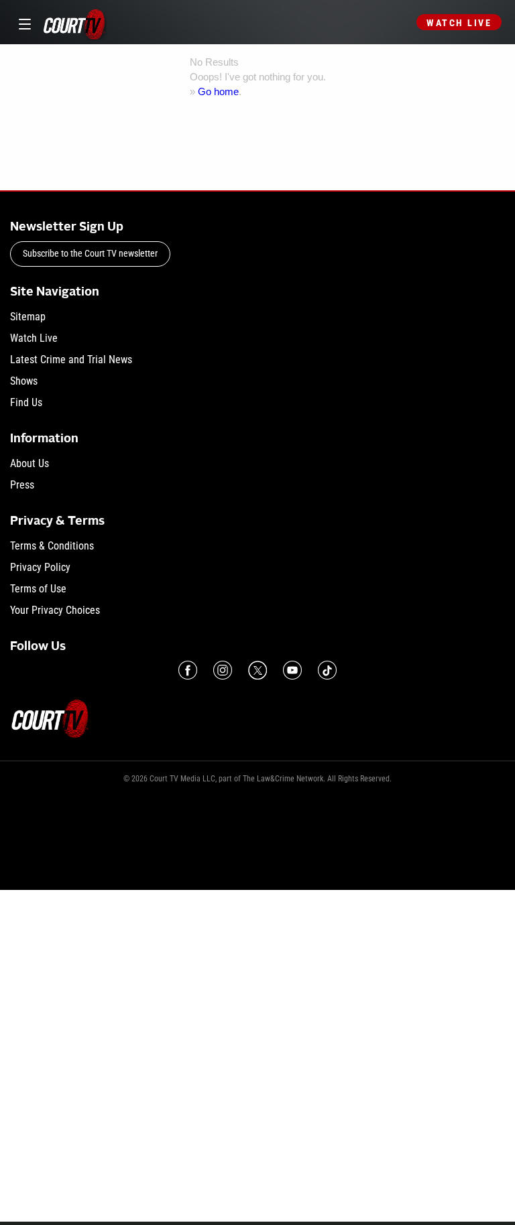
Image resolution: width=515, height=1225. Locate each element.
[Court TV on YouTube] (292, 670)
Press (22, 484)
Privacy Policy (40, 567)
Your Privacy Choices (55, 610)
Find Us (26, 402)
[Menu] (22, 22)
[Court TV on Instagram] (222, 670)
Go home (218, 91)
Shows (24, 381)
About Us (29, 463)
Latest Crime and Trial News (71, 359)
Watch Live (459, 22)
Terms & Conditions (52, 545)
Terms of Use (38, 588)
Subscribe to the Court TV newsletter (90, 253)
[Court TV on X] (257, 670)
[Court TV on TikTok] (327, 670)
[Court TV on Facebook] (187, 670)
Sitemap (28, 316)
